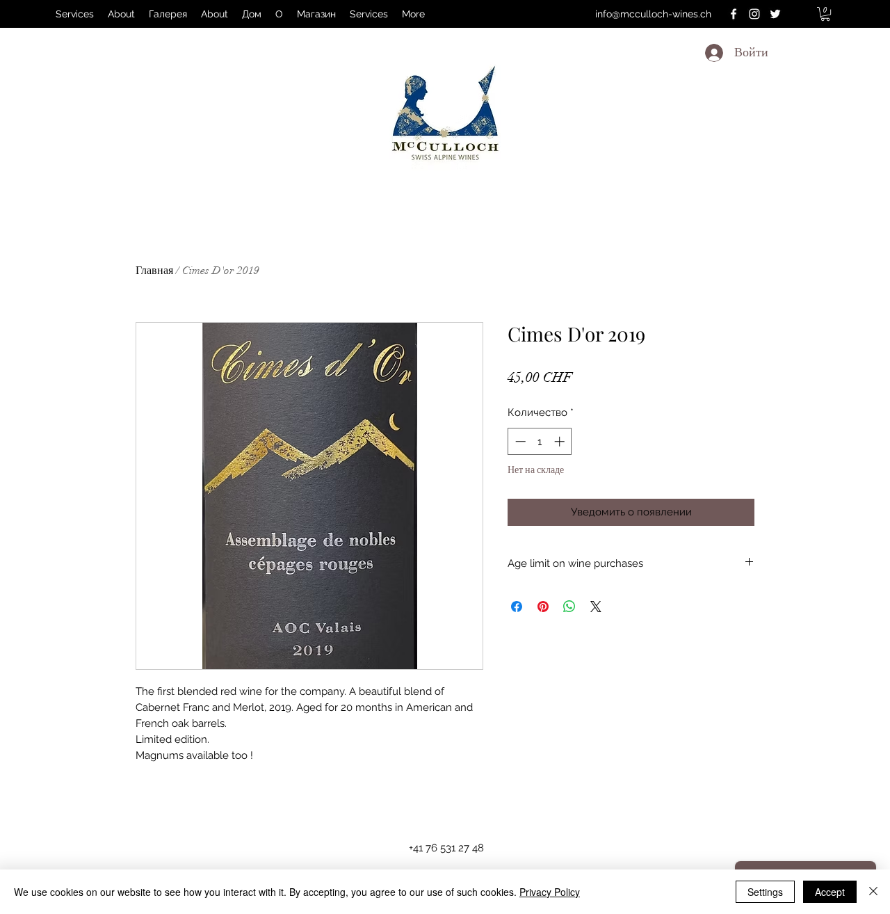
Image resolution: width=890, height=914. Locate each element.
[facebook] (734, 14)
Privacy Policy (549, 892)
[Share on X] (596, 606)
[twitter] (775, 14)
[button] (825, 14)
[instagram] (754, 14)
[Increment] (560, 441)
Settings (765, 892)
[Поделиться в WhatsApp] (569, 606)
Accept (830, 892)
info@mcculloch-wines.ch (653, 13)
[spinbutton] (539, 441)
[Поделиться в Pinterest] (543, 606)
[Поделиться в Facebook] (516, 606)
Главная (154, 271)
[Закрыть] (873, 892)
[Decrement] (519, 441)
